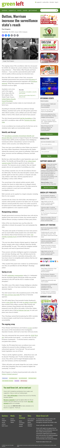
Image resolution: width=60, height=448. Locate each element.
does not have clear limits (12, 295)
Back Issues (5, 426)
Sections (4, 10)
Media (19, 10)
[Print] (12, 35)
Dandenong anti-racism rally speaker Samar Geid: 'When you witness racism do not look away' (49, 235)
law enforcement (23, 378)
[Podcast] (43, 261)
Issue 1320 (18, 32)
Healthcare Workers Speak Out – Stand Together (48, 120)
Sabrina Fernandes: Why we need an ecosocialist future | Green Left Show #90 (48, 219)
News (3, 419)
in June (30, 328)
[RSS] (57, 261)
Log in (56, 2)
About (20, 421)
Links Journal (31, 419)
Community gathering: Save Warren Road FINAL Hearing (48, 115)
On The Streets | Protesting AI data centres (49, 214)
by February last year (23, 310)
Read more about (43, 442)
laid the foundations (26, 118)
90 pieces (32, 79)
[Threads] (55, 261)
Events (25, 10)
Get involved (33, 10)
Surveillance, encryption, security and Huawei (27, 92)
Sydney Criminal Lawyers (9, 374)
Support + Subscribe (42, 2)
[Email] (15, 35)
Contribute (21, 423)
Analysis (24, 32)
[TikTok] (47, 261)
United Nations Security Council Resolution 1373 (9, 101)
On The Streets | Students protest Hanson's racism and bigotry (48, 197)
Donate (52, 2)
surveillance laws (13, 378)
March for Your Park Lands (48, 110)
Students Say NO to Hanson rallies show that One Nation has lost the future (48, 247)
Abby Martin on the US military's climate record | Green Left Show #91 (47, 203)
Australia (17, 381)
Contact (21, 424)
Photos (12, 419)
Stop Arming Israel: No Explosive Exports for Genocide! (47, 127)
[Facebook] (6, 35)
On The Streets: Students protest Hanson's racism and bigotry (48, 270)
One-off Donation (12, 395)
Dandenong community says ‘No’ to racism (48, 275)
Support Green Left (48, 161)
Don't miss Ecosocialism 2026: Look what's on (49, 228)
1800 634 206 (16, 406)
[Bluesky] (9, 35)
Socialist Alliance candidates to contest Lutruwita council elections (48, 288)
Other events (49, 134)
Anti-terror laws (32, 378)
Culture (4, 424)
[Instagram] (49, 261)
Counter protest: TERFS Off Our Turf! (48, 104)
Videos (12, 422)
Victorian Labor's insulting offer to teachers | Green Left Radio (48, 209)
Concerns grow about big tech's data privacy (27, 96)
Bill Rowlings (24, 381)
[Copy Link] (17, 35)
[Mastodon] (3, 35)
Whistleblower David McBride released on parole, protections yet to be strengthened (49, 281)
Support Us (12, 10)
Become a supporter (9, 400)
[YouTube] (41, 261)
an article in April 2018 (30, 302)
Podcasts (12, 420)
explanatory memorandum (15, 275)
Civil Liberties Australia (7, 381)
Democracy (4, 378)
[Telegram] (51, 261)
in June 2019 (9, 302)
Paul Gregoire (6, 29)
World (3, 422)
